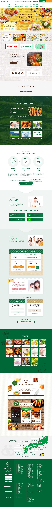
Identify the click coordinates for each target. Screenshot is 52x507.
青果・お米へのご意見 (40, 473)
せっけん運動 (29, 469)
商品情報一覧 (39, 486)
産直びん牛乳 (39, 467)
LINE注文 (19, 484)
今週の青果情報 (39, 464)
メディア (38, 491)
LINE (35, 219)
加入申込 (8, 479)
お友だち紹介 (19, 488)
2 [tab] (25, 31)
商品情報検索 (39, 466)
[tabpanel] (26, 19)
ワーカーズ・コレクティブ (21, 468)
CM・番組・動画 (20, 470)
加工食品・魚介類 (39, 474)
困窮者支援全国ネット (30, 501)
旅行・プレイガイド (30, 486)
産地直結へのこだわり (30, 466)
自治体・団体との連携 (30, 476)
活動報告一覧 (39, 485)
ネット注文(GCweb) (20, 483)
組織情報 (19, 467)
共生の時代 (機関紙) (20, 469)
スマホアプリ (35, 214)
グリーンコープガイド (20, 473)
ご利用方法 (19, 489)
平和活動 (29, 467)
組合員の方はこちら (49, 1)
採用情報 (35, 1)
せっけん (38, 476)
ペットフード (39, 480)
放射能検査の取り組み (30, 473)
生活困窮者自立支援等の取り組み (31, 500)
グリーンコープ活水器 (40, 479)
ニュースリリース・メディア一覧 (25, 91)
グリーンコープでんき (30, 483)
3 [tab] (26, 31)
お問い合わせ (8, 474)
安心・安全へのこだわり (31, 464)
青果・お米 (38, 472)
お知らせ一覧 (39, 484)
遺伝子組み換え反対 (30, 470)
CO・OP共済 (29, 484)
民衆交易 (29, 474)
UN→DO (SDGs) (20, 472)
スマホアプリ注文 (20, 486)
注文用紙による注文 (20, 485)
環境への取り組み (30, 468)
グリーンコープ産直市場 (31, 485)
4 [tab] (27, 31)
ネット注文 (42, 1)
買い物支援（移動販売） (31, 477)
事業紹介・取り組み (20, 466)
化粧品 (38, 477)
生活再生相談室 (30, 498)
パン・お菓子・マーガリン (40, 471)
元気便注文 (19, 487)
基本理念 (19, 464)
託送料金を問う (30, 472)
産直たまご (38, 469)
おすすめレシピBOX (40, 465)
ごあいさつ (19, 465)
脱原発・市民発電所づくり (31, 471)
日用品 (38, 478)
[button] (6, 37)
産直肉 (38, 468)
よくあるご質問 (24, 1)
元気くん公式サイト (20, 471)
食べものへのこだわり (30, 465)
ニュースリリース (39, 490)
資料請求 (8, 481)
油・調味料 (38, 475)
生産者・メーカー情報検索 (40, 481)
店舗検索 (19, 490)
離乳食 (38, 470)
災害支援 (29, 475)
